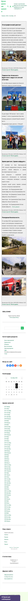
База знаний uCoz (8, 578)
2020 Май (6, 456)
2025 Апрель (7, 521)
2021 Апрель (7, 475)
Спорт (5, 353)
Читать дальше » (16, 206)
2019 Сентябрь (7, 442)
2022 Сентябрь (7, 491)
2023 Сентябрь (7, 505)
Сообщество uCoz (8, 576)
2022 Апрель (7, 485)
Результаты (11, 547)
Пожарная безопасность (10, 217)
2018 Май (6, 424)
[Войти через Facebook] (13, 365)
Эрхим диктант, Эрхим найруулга (13, 161)
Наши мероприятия (8, 348)
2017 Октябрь (7, 412)
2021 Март (6, 473)
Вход (17, 317)
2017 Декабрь (7, 416)
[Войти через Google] (18, 365)
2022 (7, 15)
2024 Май (6, 513)
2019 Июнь (6, 440)
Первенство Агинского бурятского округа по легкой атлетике (12, 78)
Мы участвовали (8, 346)
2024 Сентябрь (7, 515)
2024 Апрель (7, 511)
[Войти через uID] (7, 365)
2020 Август (7, 463)
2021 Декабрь (7, 483)
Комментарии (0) (6, 69)
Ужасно (6, 544)
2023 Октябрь (7, 507)
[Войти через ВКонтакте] (10, 365)
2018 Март (6, 420)
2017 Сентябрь (7, 410)
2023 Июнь (6, 503)
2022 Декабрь (7, 493)
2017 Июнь (6, 408)
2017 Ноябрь (7, 414)
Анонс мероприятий (9, 340)
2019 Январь (7, 432)
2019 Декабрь (7, 448)
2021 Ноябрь (7, 481)
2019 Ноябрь (7, 446)
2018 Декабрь (7, 430)
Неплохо (6, 539)
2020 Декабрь (7, 469)
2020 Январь (7, 450)
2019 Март (6, 436)
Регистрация (13, 317)
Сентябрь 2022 (14, 378)
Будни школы (7, 342)
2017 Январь (7, 406)
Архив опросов (16, 547)
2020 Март (6, 454)
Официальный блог (8, 574)
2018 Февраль (7, 418)
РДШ (5, 350)
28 (11, 394)
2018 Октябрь (7, 426)
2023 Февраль (7, 495)
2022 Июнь (6, 489)
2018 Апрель (7, 422)
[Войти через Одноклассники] (21, 365)
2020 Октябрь (7, 467)
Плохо (5, 541)
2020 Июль (6, 461)
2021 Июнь (6, 477)
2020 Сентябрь (7, 465)
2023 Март (6, 497)
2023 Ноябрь (7, 509)
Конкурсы (6, 344)
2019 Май (6, 438)
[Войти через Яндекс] (15, 365)
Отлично (6, 534)
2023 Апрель (7, 499)
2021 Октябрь (7, 479)
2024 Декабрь (7, 519)
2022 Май (6, 487)
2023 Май (6, 501)
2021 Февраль (7, 471)
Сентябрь (11, 15)
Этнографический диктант (11, 25)
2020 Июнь (6, 458)
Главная (3, 15)
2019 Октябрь (7, 444)
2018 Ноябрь (7, 428)
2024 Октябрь (7, 517)
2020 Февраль (7, 452)
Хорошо (6, 537)
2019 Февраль (7, 434)
